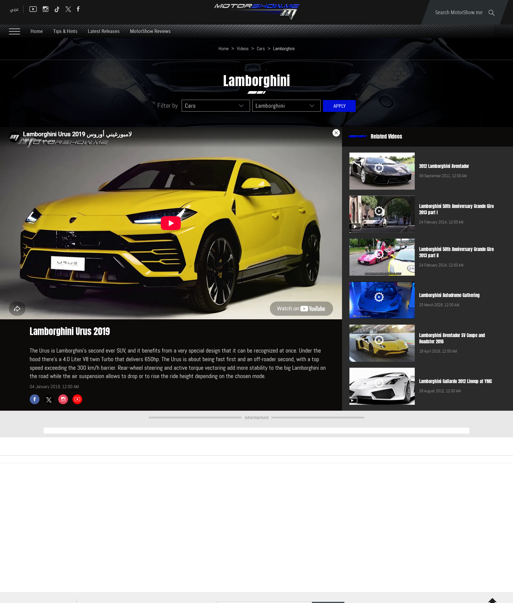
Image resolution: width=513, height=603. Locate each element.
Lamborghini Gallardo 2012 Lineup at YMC (455, 381)
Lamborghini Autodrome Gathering (449, 295)
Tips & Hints (65, 31)
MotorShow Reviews (150, 31)
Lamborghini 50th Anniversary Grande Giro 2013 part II (456, 252)
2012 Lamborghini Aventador (444, 166)
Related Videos (386, 136)
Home (37, 31)
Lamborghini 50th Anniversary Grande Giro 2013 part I (456, 209)
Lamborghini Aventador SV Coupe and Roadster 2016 (452, 338)
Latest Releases (104, 31)
